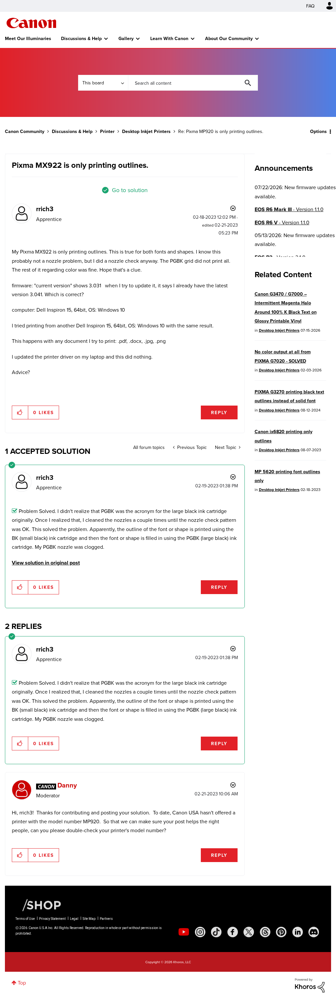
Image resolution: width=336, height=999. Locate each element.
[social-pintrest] (281, 932)
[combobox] (193, 83)
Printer (107, 131)
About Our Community (229, 38)
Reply (219, 412)
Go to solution (130, 190)
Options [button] (318, 131)
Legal (74, 919)
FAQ (310, 6)
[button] (20, 412)
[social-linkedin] (297, 932)
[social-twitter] (248, 932)
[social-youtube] (183, 932)
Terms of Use (25, 919)
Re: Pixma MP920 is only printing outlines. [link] (220, 131)
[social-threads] (265, 932)
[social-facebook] (232, 932)
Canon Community (31, 23)
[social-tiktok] (216, 932)
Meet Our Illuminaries (28, 38)
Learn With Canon (169, 38)
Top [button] (22, 982)
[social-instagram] (200, 932)
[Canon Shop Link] (38, 904)
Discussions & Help (81, 38)
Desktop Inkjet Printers (146, 131)
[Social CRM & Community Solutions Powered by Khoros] (310, 984)
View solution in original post (46, 562)
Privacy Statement (52, 919)
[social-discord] (313, 932)
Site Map (89, 919)
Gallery (126, 38)
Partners (106, 919)
